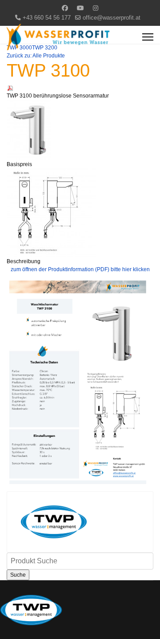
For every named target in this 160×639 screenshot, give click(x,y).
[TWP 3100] (80, 130)
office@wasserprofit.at (111, 18)
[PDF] (80, 88)
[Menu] (147, 37)
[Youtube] (80, 8)
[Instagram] (95, 8)
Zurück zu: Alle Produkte (36, 56)
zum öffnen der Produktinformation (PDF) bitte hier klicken (80, 269)
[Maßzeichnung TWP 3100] (80, 212)
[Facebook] (65, 8)
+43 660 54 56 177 (47, 18)
